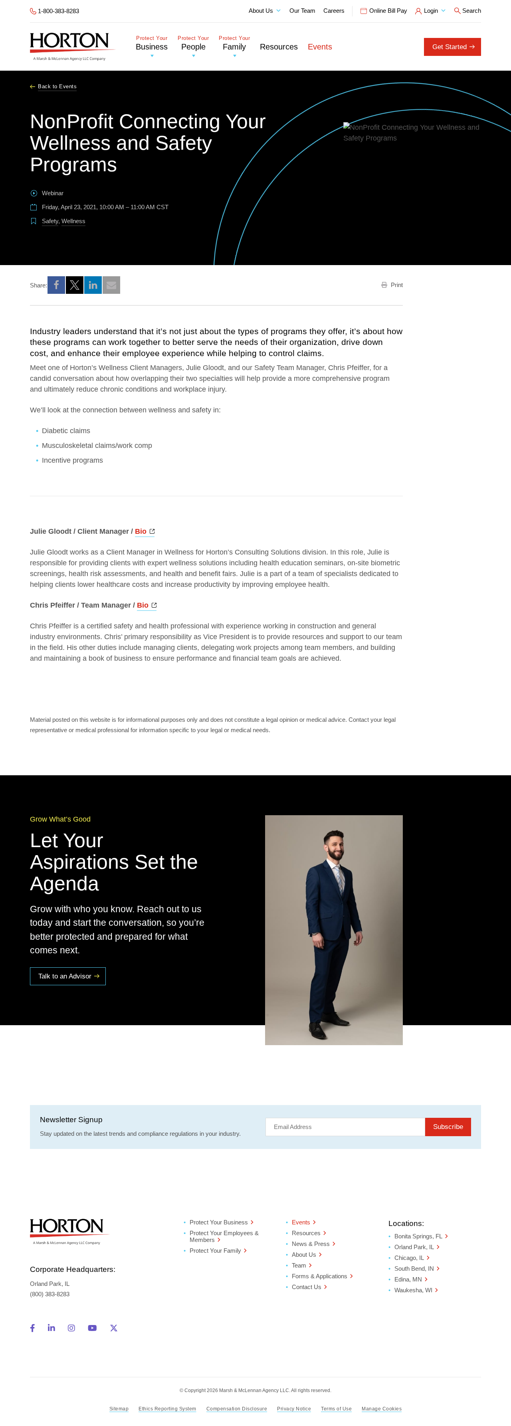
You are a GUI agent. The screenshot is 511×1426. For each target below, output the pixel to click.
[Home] (73, 47)
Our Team (302, 10)
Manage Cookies (382, 1409)
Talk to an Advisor (64, 976)
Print (396, 284)
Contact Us (306, 1286)
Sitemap (119, 1409)
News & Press (311, 1243)
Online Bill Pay (388, 10)
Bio (144, 531)
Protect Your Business (219, 1222)
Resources (279, 46)
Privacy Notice (294, 1409)
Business (152, 43)
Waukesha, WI (413, 1290)
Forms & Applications (319, 1276)
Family (234, 43)
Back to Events (57, 86)
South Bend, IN (414, 1268)
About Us (261, 10)
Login (431, 10)
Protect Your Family (215, 1250)
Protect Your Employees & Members (224, 1236)
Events (320, 46)
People (193, 43)
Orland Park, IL (414, 1247)
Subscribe (448, 1127)
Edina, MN (408, 1279)
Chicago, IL (409, 1257)
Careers (334, 10)
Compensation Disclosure (236, 1409)
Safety (50, 221)
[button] (56, 285)
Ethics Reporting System (167, 1409)
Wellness (73, 221)
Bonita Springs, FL (418, 1236)
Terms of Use (336, 1409)
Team (299, 1265)
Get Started (449, 47)
